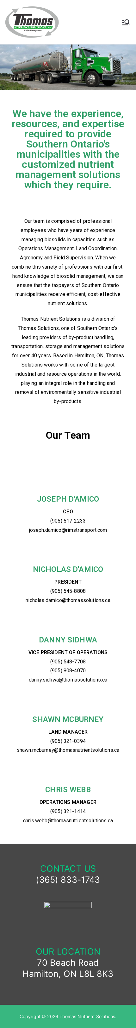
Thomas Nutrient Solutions (87, 1016)
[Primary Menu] (126, 22)
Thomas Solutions (38, 328)
